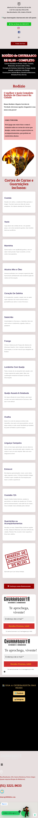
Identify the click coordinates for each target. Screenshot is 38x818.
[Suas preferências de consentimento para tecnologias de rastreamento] (35, 815)
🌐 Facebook (19, 693)
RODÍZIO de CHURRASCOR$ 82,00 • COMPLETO (19, 57)
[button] (19, 37)
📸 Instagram (19, 699)
